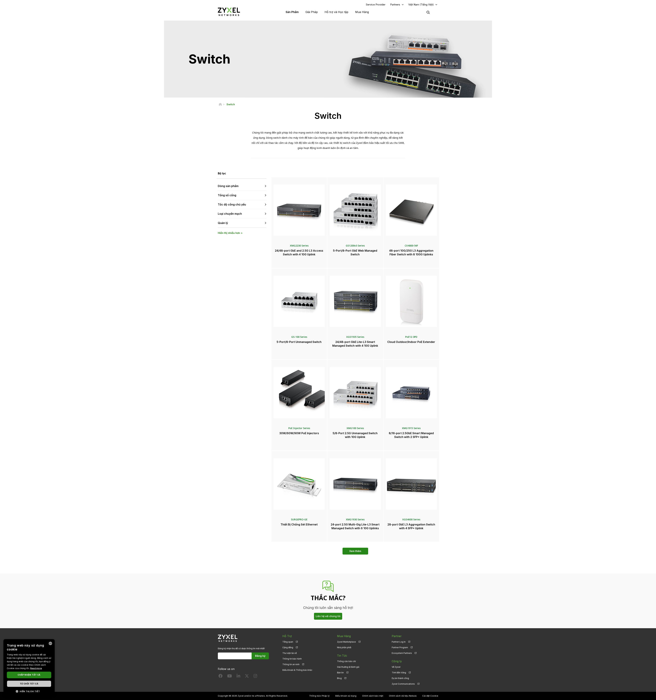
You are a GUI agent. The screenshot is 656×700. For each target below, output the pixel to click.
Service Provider (375, 4)
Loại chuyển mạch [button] (230, 213)
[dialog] (29, 668)
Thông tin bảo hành (292, 658)
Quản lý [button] (223, 223)
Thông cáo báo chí (346, 661)
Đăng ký (260, 655)
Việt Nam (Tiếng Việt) (421, 4)
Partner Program (400, 647)
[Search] (428, 12)
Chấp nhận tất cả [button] (29, 675)
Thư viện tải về (289, 653)
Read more (36, 668)
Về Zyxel (396, 667)
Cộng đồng (287, 647)
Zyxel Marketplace (346, 642)
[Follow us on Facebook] (220, 676)
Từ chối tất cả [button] (29, 683)
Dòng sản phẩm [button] (228, 186)
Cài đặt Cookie (430, 696)
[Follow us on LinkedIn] (238, 676)
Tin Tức (342, 655)
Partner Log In (399, 642)
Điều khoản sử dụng (346, 696)
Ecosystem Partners (402, 653)
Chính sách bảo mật (372, 696)
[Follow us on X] (247, 676)
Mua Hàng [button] (362, 12)
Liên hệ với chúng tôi (328, 616)
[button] (29, 691)
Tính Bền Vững (399, 672)
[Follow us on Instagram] (255, 676)
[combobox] (50, 643)
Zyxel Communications (403, 684)
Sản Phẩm (292, 12)
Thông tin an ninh (290, 664)
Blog (339, 678)
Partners (395, 4)
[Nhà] (220, 104)
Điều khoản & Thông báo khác (297, 670)
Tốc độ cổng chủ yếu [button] (232, 204)
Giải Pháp (311, 12)
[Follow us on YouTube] (229, 676)
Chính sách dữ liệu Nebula (403, 696)
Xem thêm (355, 551)
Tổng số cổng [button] (227, 195)
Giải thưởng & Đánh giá (348, 667)
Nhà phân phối (344, 647)
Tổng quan (287, 642)
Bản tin (340, 672)
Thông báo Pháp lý (319, 696)
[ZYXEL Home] (229, 11)
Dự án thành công (400, 678)
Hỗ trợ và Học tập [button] (336, 12)
